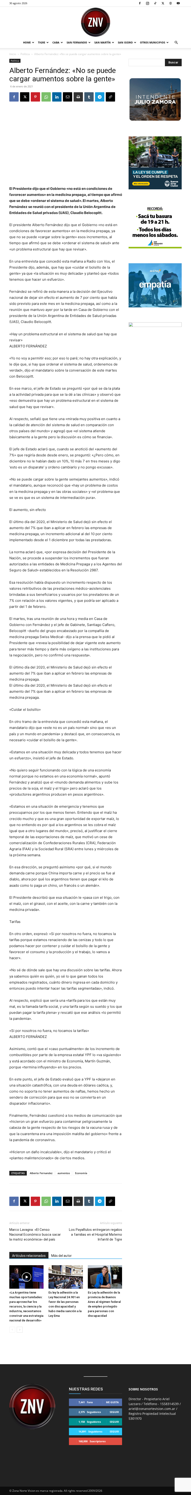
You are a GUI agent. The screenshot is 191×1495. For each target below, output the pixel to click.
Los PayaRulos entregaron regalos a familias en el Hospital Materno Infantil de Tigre (95, 1234)
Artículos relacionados (29, 1256)
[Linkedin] (56, 97)
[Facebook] (139, 3)
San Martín (102, 42)
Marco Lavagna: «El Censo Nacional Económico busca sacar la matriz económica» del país (35, 1234)
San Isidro (125, 42)
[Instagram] (147, 3)
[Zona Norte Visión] (95, 22)
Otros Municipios (152, 42)
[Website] (170, 3)
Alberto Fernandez (41, 1173)
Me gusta (112, 1402)
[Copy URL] (110, 97)
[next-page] (20, 1330)
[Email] (67, 97)
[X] (162, 3)
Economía (81, 1173)
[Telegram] (99, 97)
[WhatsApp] (46, 97)
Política (25, 54)
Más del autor (61, 1256)
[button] (176, 42)
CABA (55, 42)
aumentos (64, 1173)
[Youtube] (178, 3)
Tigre (41, 42)
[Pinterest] (35, 97)
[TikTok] (155, 3)
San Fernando (77, 42)
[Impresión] (78, 97)
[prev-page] (12, 1330)
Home (27, 42)
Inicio (12, 54)
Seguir (114, 1412)
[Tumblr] (89, 97)
